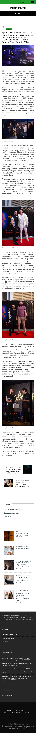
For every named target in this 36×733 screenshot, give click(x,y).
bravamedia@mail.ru (8, 695)
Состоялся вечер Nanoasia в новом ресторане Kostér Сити (21, 483)
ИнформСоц (18, 7)
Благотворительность (13, 509)
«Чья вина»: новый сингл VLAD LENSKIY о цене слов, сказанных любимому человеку (24, 563)
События (9, 29)
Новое (6, 527)
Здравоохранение (11, 513)
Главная (10, 710)
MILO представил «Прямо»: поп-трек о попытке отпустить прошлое (22, 534)
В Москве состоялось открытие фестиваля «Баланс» (23, 548)
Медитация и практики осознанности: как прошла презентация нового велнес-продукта (23, 578)
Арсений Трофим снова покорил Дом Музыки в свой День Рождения (13, 470)
